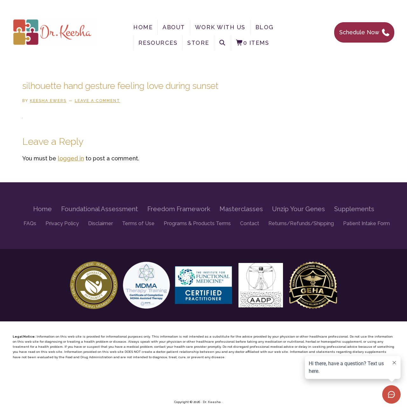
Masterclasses (241, 209)
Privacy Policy (62, 223)
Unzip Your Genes (298, 209)
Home (143, 27)
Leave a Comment (97, 100)
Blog (264, 27)
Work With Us (220, 27)
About (173, 27)
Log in (228, 402)
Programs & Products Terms (197, 223)
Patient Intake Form (366, 223)
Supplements (354, 209)
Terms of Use (138, 223)
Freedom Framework (178, 209)
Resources (158, 42)
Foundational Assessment (99, 209)
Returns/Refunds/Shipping (301, 223)
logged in (71, 158)
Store (198, 42)
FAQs (30, 223)
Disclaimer (100, 223)
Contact (249, 223)
